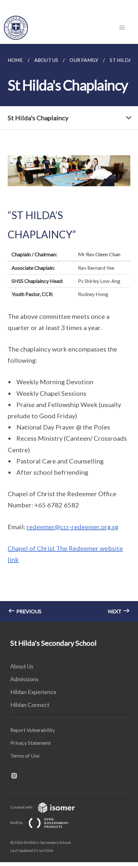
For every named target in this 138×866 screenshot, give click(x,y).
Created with (21, 807)
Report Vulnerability (32, 730)
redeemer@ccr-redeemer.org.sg (72, 527)
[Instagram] (16, 776)
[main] (69, 333)
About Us (21, 666)
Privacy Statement (30, 743)
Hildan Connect (29, 704)
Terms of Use (24, 755)
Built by (16, 822)
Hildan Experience (33, 691)
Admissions (24, 679)
